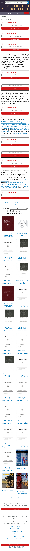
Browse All (8, 16)
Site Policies (15, 526)
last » (16, 205)
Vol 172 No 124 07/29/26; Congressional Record (22, 352)
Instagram (15, 547)
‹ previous (16, 202)
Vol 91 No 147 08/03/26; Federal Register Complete (22, 258)
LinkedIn (23, 547)
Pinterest (20, 547)
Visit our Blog (15, 545)
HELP (15, 13)
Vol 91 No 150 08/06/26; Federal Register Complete (22, 328)
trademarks (15, 186)
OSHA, (24, 184)
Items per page (12, 213)
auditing (3, 184)
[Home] (15, 10)
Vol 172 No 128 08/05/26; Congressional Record (7, 469)
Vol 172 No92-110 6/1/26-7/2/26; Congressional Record (22, 422)
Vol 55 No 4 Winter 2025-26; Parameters (22, 469)
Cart (26, 13)
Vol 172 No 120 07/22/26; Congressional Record (22, 445)
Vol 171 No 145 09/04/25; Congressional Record (22, 375)
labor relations (6, 186)
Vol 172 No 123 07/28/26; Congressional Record (22, 305)
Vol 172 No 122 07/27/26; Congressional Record (7, 282)
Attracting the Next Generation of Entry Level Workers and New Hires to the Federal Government (15, 122)
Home (2, 16)
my (6, 13)
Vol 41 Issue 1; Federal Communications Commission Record (8, 305)
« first (7, 202)
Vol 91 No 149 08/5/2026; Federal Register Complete (8, 328)
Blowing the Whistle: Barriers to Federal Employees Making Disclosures (15, 127)
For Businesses (15, 534)
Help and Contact (15, 528)
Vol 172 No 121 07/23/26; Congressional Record (7, 258)
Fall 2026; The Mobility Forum (22, 234)
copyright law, (24, 186)
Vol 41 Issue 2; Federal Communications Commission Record (8, 235)
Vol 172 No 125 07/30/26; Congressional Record (7, 399)
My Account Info (15, 531)
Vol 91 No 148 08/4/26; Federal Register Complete (22, 282)
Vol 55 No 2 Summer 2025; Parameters (22, 492)
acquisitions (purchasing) (14, 183)
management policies (14, 184)
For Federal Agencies (15, 536)
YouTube (18, 547)
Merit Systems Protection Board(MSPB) (15, 130)
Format (5, 208)
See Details (15, 509)
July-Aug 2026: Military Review (7, 491)
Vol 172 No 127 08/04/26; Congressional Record (7, 445)
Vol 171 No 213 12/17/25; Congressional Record (22, 399)
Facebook (10, 547)
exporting (17, 133)
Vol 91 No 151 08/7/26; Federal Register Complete (8, 375)
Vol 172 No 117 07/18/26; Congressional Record (7, 352)
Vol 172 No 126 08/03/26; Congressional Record (7, 422)
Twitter (13, 547)
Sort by (9, 211)
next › (24, 202)
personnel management (9, 188)
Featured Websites (15, 539)
